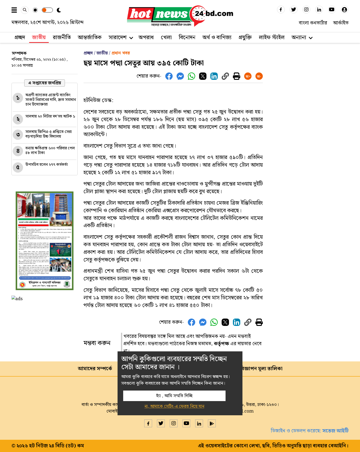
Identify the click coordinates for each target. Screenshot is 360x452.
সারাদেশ (118, 37)
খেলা (166, 37)
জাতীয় (102, 53)
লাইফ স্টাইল (272, 37)
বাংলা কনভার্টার (313, 23)
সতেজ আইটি (335, 431)
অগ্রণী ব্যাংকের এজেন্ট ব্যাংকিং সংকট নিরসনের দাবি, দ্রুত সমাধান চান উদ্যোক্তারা (50, 99)
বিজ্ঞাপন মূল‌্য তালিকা (261, 369)
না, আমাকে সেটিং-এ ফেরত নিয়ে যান (174, 406)
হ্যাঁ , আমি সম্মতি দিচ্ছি (174, 395)
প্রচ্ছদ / (90, 53)
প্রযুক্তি (245, 37)
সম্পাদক (19, 53)
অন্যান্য (299, 37)
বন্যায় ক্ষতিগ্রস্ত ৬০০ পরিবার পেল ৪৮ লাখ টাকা (50, 150)
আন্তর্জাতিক (90, 37)
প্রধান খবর (120, 53)
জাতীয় (39, 37)
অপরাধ (146, 37)
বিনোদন (187, 37)
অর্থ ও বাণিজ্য (217, 37)
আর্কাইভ (340, 23)
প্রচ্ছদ (19, 37)
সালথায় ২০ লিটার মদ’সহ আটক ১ (50, 116)
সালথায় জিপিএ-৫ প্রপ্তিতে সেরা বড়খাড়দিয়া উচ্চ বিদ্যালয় (48, 134)
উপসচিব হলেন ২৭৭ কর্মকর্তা (46, 165)
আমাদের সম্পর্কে (95, 369)
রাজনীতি (62, 37)
